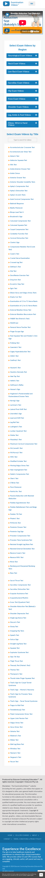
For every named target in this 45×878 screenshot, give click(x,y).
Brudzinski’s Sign (16, 216)
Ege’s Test (13, 288)
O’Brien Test (14, 483)
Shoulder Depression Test (19, 613)
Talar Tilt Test (15, 657)
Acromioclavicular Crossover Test (22, 147)
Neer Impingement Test (18, 470)
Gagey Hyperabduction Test (20, 351)
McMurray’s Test (16, 452)
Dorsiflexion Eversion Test (19, 275)
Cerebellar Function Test (19, 234)
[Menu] (32, 3)
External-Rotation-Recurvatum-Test (23, 314)
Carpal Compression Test (19, 229)
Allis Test (13, 165)
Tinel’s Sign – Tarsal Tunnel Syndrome (23, 701)
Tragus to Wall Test (17, 705)
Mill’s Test (13, 457)
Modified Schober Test (18, 461)
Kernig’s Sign (14, 401)
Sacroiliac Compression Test (20, 585)
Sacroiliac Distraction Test (19, 589)
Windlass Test (15, 748)
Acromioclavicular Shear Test (20, 152)
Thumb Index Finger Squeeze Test (22, 678)
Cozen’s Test (14, 254)
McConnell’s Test (16, 448)
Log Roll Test (14, 422)
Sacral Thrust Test (16, 580)
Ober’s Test (14, 478)
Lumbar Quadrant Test (18, 431)
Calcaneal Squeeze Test (18, 225)
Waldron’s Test (15, 736)
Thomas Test (14, 670)
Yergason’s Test (15, 757)
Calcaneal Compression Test (20, 221)
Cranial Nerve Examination (20, 258)
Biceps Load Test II (17, 212)
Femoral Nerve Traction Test (20, 327)
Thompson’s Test (16, 674)
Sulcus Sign (14, 639)
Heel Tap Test (15, 376)
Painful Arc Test (16, 491)
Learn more (30, 875)
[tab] (22, 55)
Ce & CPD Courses (22, 835)
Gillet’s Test (14, 356)
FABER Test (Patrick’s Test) (19, 319)
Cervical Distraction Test (19, 238)
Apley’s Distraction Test (18, 191)
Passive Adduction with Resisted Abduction (21, 497)
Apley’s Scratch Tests (18, 195)
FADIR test (14, 323)
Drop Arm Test (15, 280)
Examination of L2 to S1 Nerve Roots (23, 306)
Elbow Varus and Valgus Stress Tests (23, 293)
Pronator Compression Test (20, 536)
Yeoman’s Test (15, 753)
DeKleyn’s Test (15, 267)
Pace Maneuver (16, 487)
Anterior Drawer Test (18, 178)
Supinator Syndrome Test (19, 652)
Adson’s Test (14, 156)
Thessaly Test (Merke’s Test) (20, 665)
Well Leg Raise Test (17, 744)
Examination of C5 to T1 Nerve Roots (23, 301)
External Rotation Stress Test (20, 310)
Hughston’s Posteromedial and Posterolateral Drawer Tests (20, 395)
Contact (7, 839)
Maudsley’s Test (16, 439)
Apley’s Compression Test (19, 186)
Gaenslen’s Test (15, 347)
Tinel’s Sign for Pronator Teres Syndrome (20, 695)
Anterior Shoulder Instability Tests (22, 182)
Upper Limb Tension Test (19, 718)
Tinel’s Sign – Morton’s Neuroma (22, 690)
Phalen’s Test (15, 518)
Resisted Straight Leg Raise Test (21, 544)
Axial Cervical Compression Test (22, 199)
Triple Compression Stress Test (21, 714)
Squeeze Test (15, 648)
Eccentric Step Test (17, 284)
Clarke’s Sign (14, 242)
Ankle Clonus (15, 173)
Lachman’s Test (15, 405)
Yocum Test (14, 761)
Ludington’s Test (16, 427)
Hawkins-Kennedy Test (18, 372)
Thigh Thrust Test (16, 661)
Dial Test (13, 271)
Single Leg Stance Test (18, 618)
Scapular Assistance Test (19, 593)
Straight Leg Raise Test (18, 644)
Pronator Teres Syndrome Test (21, 540)
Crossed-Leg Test (16, 262)
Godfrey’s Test (15, 360)
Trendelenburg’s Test (17, 710)
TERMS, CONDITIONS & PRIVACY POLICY (27, 839)
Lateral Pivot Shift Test (18, 409)
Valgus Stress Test (16, 723)
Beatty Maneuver (16, 208)
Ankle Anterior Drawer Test (20, 169)
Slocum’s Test (15, 622)
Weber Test (14, 740)
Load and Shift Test (17, 418)
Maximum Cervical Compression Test (23, 444)
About (34, 835)
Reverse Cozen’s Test (17, 553)
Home (10, 835)
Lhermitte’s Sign (16, 414)
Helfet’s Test (14, 381)
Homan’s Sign (15, 389)
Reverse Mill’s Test (16, 557)
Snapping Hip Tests (17, 631)
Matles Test (14, 435)
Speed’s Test (14, 635)
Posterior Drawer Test (18, 527)
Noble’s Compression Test (19, 474)
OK (41, 875)
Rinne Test (14, 562)
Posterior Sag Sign (17, 531)
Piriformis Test (15, 523)
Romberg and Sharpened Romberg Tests (21, 567)
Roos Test (13, 573)
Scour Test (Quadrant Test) (20, 602)
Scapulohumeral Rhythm (19, 598)
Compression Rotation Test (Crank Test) (21, 248)
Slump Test (14, 626)
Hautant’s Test (15, 368)
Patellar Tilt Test (16, 514)
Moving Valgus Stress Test (19, 465)
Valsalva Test (14, 731)
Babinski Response (17, 203)
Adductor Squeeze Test (18, 160)
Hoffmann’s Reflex (16, 385)
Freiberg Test (14, 343)
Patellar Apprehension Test (20, 503)
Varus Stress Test (16, 727)
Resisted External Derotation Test (22, 549)
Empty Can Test (16, 297)
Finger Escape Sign (17, 331)
